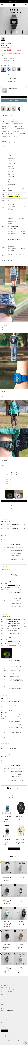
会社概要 (3, 1006)
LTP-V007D (21, 876)
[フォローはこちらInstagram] (5, 1036)
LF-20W (21, 921)
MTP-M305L (7, 944)
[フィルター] (2, 515)
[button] (14, 479)
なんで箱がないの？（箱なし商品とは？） (12, 60)
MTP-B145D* (7, 816)
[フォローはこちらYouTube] (12, 1036)
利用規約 (3, 1013)
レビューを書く (14, 501)
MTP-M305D (7, 899)
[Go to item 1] (9, 494)
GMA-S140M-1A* (21, 816)
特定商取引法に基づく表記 (7, 1010)
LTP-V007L (21, 899)
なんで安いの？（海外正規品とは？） (11, 58)
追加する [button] (23, 84)
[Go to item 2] (18, 494)
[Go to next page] (22, 788)
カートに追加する (14, 96)
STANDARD (8, 43)
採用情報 (3, 1008)
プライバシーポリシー (6, 1015)
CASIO (3, 43)
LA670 (21, 967)
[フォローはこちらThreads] (9, 1036)
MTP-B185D (7, 921)
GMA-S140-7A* (20, 839)
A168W (21, 944)
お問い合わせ (4, 994)
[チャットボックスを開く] (25, 1042)
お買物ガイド (4, 1004)
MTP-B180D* (7, 839)
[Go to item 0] (3, 39)
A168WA (7, 967)
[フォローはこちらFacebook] (2, 1036)
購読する (4, 1030)
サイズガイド (11, 190)
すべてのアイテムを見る (14, 848)
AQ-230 (7, 876)
